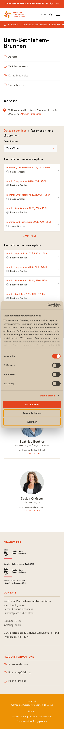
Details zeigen (47, 395)
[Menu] (58, 15)
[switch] (56, 365)
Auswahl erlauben (32, 413)
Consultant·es (16, 85)
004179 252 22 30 (32, 453)
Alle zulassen (32, 404)
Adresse (12, 57)
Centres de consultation (35, 24)
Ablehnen (32, 422)
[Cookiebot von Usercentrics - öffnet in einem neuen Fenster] (48, 305)
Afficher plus (29, 235)
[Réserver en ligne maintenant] (32, 170)
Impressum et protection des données (32, 716)
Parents (14, 24)
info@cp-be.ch (12, 625)
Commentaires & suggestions (32, 721)
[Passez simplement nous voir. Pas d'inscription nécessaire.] (32, 256)
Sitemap (32, 711)
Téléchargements (18, 66)
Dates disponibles (18, 75)
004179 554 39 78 (32, 510)
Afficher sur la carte (31, 113)
